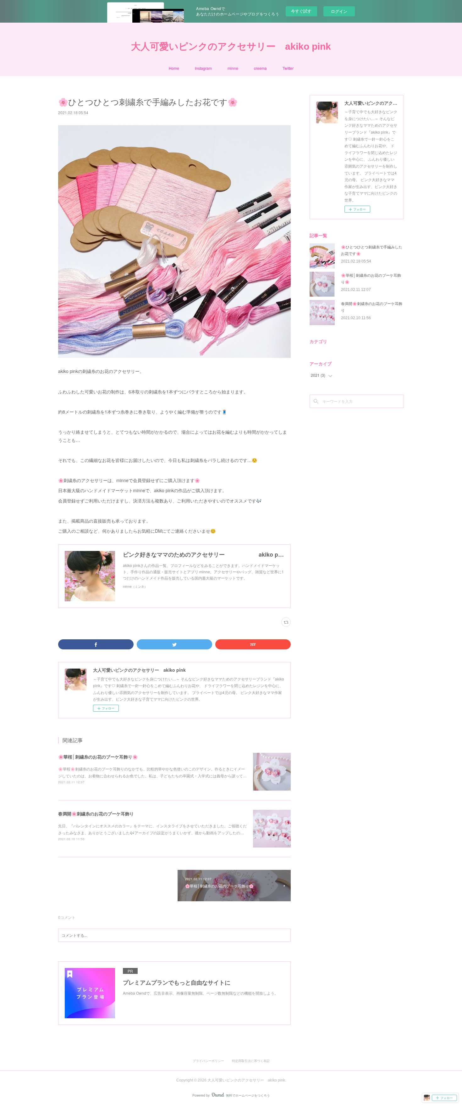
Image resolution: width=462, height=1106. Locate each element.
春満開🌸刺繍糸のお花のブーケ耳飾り (96, 813)
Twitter (288, 68)
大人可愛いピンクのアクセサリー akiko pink (231, 46)
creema (260, 68)
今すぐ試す (301, 11)
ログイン (339, 11)
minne (233, 68)
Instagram (203, 68)
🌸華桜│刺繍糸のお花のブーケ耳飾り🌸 (98, 756)
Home (174, 68)
